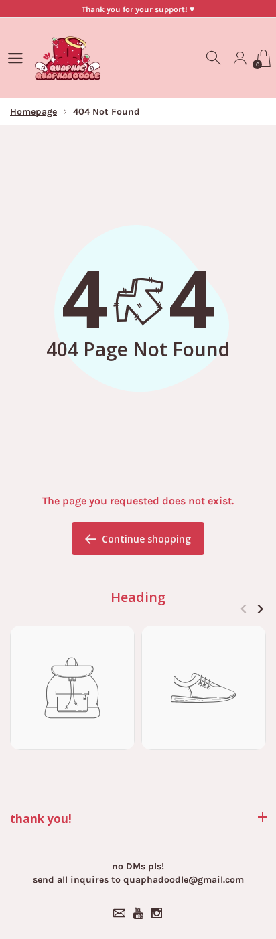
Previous (243, 608)
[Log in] (240, 58)
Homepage (33, 111)
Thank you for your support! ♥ (138, 9)
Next (260, 608)
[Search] (214, 58)
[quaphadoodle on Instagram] (156, 913)
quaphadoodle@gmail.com (183, 879)
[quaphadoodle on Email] (119, 913)
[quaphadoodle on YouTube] (138, 913)
